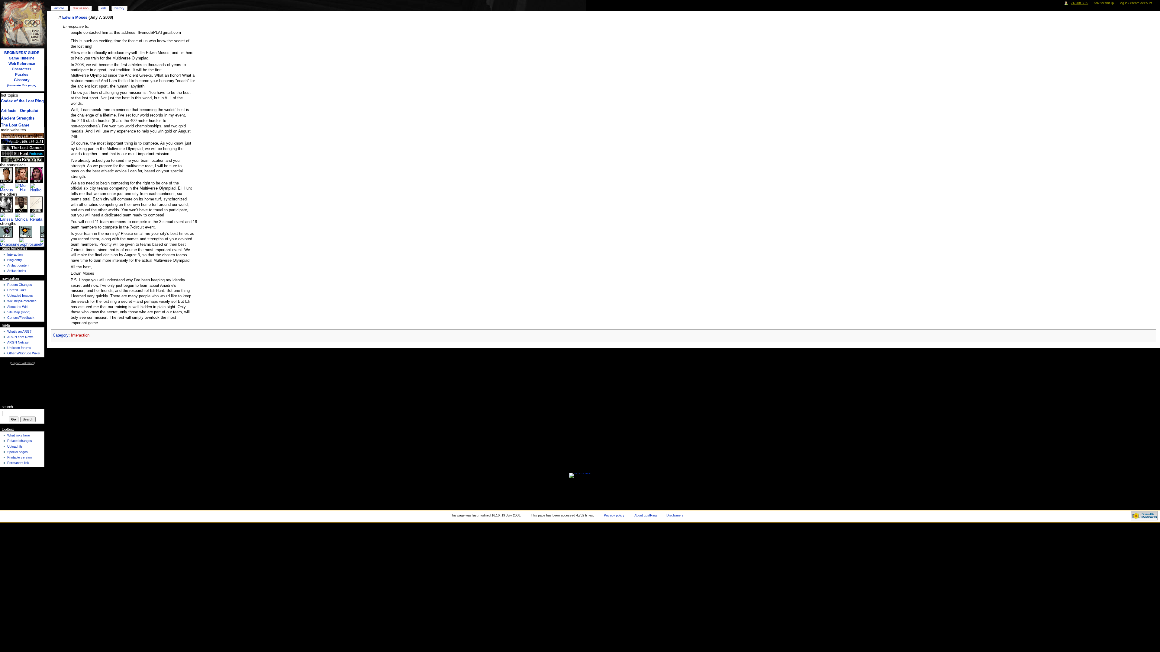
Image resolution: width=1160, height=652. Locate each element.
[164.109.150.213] (22, 141)
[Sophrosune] (29, 242)
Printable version (19, 457)
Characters (21, 69)
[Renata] (37, 217)
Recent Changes (19, 284)
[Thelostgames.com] (22, 147)
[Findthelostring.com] (22, 135)
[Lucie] (36, 175)
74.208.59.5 (1079, 3)
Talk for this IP (1104, 3)
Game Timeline (21, 58)
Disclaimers (675, 515)
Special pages (17, 452)
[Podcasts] (22, 154)
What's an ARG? (19, 331)
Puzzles (21, 74)
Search (7, 407)
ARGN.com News (20, 337)
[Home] (23, 23)
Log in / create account (1136, 3)
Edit (103, 8)
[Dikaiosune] (9, 242)
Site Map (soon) (19, 312)
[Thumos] (25, 231)
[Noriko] (37, 188)
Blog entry (14, 260)
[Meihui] (22, 188)
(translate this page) (21, 85)
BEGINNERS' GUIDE (21, 53)
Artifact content (18, 265)
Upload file (14, 446)
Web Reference (21, 64)
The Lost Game (15, 125)
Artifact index (16, 271)
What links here (18, 435)
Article (59, 8)
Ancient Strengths (17, 118)
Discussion (81, 8)
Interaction (80, 335)
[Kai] (21, 204)
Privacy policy (614, 515)
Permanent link (18, 463)
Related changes (19, 441)
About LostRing (645, 515)
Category (61, 335)
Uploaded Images (20, 295)
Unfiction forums (19, 348)
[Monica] (22, 217)
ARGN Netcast (18, 342)
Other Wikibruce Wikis (23, 353)
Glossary (22, 80)
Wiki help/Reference (22, 301)
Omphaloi (29, 111)
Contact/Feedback (20, 317)
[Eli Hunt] (6, 204)
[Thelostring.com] (22, 160)
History (119, 8)
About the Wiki (17, 306)
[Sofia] (6, 231)
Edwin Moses (74, 17)
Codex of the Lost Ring (22, 101)
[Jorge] (36, 204)
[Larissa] (7, 217)
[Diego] (21, 175)
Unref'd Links (17, 290)
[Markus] (7, 188)
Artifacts (8, 111)
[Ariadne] (6, 175)
